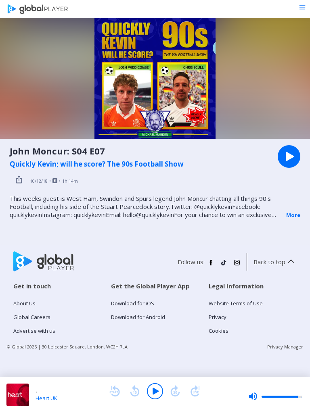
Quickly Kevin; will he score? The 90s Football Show (97, 164)
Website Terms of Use (236, 303)
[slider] (275, 396)
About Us (24, 303)
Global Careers (31, 317)
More (293, 215)
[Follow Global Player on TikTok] (224, 265)
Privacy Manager (285, 346)
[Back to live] (195, 391)
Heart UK (46, 398)
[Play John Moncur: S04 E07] (289, 156)
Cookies (218, 330)
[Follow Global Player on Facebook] (211, 265)
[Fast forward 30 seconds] (175, 391)
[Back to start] (115, 391)
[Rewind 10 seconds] (135, 391)
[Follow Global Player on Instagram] (237, 265)
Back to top (269, 262)
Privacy (217, 317)
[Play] (155, 391)
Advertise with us (34, 330)
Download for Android (138, 317)
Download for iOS (132, 303)
